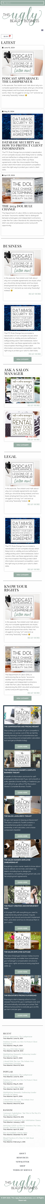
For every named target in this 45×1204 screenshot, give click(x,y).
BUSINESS (12, 246)
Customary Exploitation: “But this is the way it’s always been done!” (22, 1114)
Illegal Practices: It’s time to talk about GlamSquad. (18, 1139)
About (22, 1153)
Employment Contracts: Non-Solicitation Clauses (22, 1120)
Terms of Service (22, 1170)
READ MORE (35, 293)
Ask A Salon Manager (16, 371)
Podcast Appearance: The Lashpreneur (20, 80)
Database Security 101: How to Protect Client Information (22, 145)
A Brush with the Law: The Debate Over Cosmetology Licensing (18, 1062)
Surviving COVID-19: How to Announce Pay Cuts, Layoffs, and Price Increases (22, 1126)
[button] (42, 30)
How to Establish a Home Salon (15, 1133)
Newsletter (22, 1161)
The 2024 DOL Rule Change (17, 207)
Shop (22, 1166)
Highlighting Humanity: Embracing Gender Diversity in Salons (19, 1055)
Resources (22, 1157)
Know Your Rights (15, 588)
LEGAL (10, 456)
